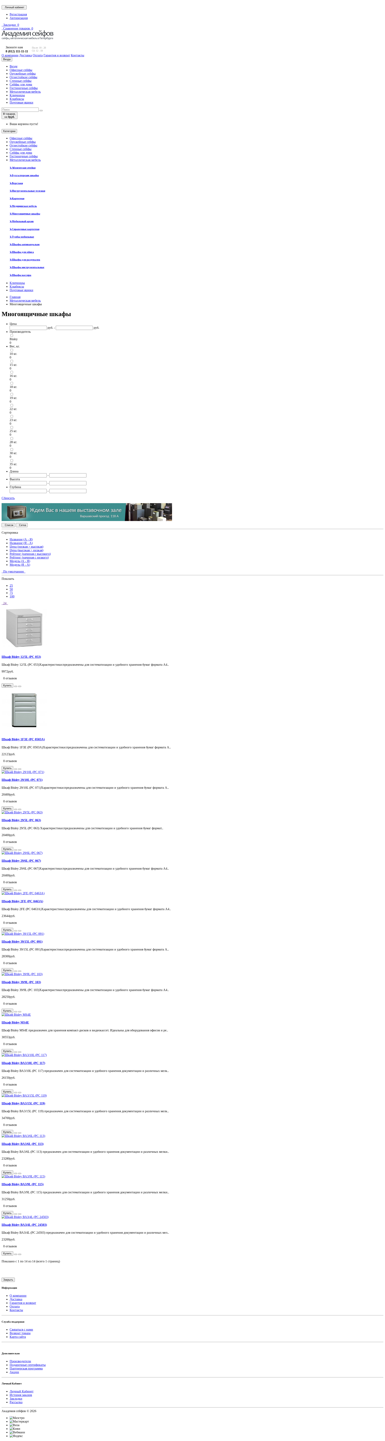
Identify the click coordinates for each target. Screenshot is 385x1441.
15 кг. (13, 364)
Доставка (16, 1299)
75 (11, 592)
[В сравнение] (19, 686)
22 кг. (13, 409)
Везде (13, 66)
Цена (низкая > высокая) (26, 546)
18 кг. (13, 387)
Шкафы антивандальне (25, 244)
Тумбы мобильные (22, 236)
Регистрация (18, 14)
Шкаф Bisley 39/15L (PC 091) (22, 941)
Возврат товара (20, 1333)
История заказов (21, 1395)
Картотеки (17, 198)
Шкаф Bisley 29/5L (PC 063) (21, 820)
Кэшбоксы (17, 99)
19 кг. (13, 398)
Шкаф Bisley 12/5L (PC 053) (21, 656)
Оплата (15, 1306)
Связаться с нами (21, 1329)
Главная (15, 297)
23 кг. (13, 420)
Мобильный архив (22, 221)
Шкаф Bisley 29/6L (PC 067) (21, 860)
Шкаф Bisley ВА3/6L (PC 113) (23, 1144)
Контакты (16, 1310)
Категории (9, 131)
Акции (14, 1372)
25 (11, 585)
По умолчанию (13, 571)
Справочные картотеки (24, 229)
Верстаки (16, 183)
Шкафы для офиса (22, 251)
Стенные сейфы (20, 80)
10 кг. (13, 353)
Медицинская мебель (23, 206)
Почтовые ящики (21, 102)
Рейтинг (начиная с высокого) (30, 554)
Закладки (16, 1398)
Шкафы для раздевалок (25, 259)
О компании (18, 1295)
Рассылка (16, 1402)
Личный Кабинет (21, 1391)
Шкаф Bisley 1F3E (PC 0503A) (23, 739)
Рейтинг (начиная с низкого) (29, 557)
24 (5, 603)
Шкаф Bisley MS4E (15, 1022)
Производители (20, 1361)
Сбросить (8, 498)
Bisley (14, 339)
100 (12, 596)
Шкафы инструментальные (27, 267)
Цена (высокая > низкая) (26, 550)
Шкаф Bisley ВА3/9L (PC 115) (23, 1184)
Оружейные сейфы (23, 73)
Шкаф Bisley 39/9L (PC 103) (21, 982)
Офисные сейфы (21, 70)
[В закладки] (15, 686)
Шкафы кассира (20, 275)
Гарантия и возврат (23, 1303)
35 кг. (13, 464)
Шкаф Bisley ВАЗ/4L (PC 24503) (24, 1224)
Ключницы (17, 95)
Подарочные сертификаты (28, 1365)
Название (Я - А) (21, 543)
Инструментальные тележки (27, 190)
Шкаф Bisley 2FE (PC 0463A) (22, 901)
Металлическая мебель (25, 91)
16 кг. (13, 376)
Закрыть (8, 1279)
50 (11, 589)
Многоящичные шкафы (25, 213)
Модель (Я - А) (20, 564)
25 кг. (13, 431)
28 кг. (13, 442)
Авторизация (19, 18)
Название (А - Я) (21, 539)
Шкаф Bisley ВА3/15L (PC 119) (23, 1103)
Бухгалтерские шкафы (24, 175)
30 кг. (13, 453)
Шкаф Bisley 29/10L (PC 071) (22, 780)
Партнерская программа (26, 1368)
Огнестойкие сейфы (23, 77)
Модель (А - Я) (20, 561)
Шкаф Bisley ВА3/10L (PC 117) (23, 1063)
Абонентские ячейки (22, 167)
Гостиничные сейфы (24, 88)
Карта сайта (18, 1336)
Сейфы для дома (21, 84)
